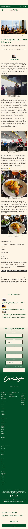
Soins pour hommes (5, 444)
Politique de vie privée (5, 490)
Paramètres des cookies (21, 491)
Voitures (2, 439)
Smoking (2, 467)
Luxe (2, 431)
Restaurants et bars (3, 410)
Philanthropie (3, 398)
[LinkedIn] (15, 496)
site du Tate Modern (15, 264)
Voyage (2, 471)
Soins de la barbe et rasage (3, 453)
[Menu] (2, 10)
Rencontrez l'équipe (22, 396)
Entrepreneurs (3, 394)
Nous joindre (15, 283)
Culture (2, 419)
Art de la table (4, 402)
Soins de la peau (3, 449)
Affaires (3, 392)
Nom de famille (14, 352)
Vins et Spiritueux (3, 414)
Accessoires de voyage (3, 477)
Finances (2, 396)
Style (2, 458)
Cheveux (2, 446)
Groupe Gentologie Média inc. (12, 499)
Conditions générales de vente (21, 490)
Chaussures (3, 461)
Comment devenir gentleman (3, 426)
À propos (24, 393)
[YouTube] (14, 496)
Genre (14, 339)
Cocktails (2, 407)
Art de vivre (4, 418)
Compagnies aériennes (3, 474)
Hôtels (2, 483)
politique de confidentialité (17, 366)
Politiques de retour (6, 491)
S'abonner (3, 6)
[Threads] (17, 496)
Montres (2, 465)
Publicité (22, 402)
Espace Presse (23, 398)
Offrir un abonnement (13, 396)
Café (2, 405)
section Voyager (20, 266)
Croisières (3, 479)
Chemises (3, 463)
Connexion (8, 6)
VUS (2, 441)
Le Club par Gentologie (14, 392)
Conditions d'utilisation (12, 490)
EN (26, 6)
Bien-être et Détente (3, 422)
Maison (2, 433)
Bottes (2, 459)
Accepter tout (14, 526)
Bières (2, 403)
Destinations (3, 481)
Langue (14, 359)
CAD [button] (23, 6)
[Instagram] (12, 496)
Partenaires (22, 400)
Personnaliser (14, 521)
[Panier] (20, 6)
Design (2, 429)
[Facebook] (10, 496)
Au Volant (3, 437)
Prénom (14, 346)
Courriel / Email (14, 332)
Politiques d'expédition (13, 491)
